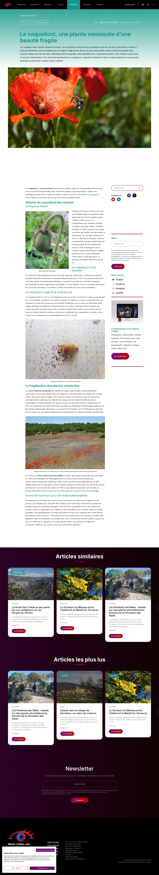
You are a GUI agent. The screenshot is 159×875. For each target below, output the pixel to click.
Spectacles (22, 4)
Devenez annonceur (73, 844)
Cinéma (60, 4)
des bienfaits (92, 194)
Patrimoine (74, 4)
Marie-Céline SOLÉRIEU (109, 22)
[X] (134, 195)
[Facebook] (153, 4)
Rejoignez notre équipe (74, 852)
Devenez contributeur (73, 846)
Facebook (120, 284)
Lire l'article (18, 631)
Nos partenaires (71, 850)
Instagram (120, 288)
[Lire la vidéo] (79, 107)
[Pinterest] (113, 199)
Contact (68, 855)
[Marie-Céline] (8, 4)
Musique (99, 4)
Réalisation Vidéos (72, 848)
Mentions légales (72, 857)
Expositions (34, 4)
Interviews (47, 4)
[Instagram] (148, 4)
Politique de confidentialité (75, 859)
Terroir (32, 22)
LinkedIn (119, 293)
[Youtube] (142, 4)
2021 (23, 22)
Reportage (43, 22)
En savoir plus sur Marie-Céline (77, 842)
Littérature (86, 4)
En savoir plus (120, 356)
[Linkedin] (119, 199)
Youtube (119, 279)
